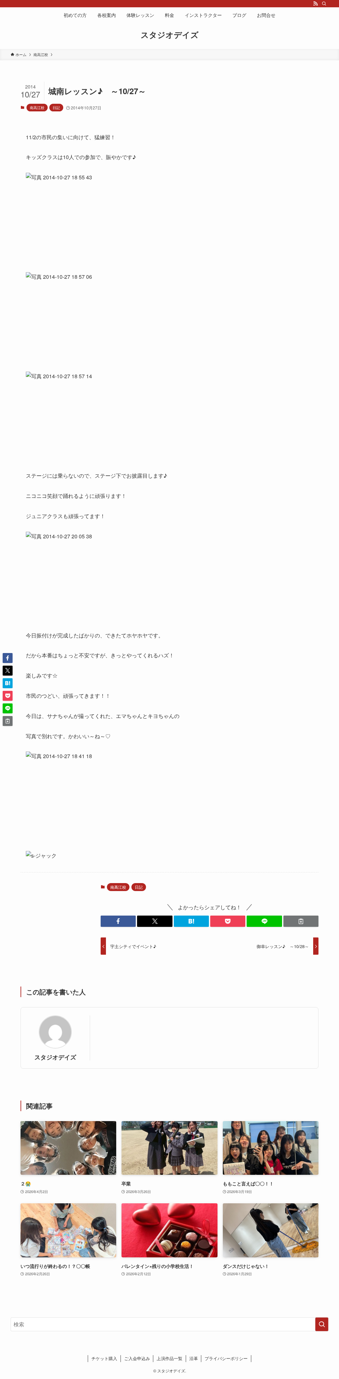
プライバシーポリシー (226, 1358)
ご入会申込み (137, 1358)
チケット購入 (104, 1358)
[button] (118, 921)
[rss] (315, 3)
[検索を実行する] (321, 1324)
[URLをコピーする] (300, 921)
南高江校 (37, 107)
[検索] (324, 3)
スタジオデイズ (170, 34)
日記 (56, 107)
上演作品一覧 (169, 1358)
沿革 (193, 1358)
